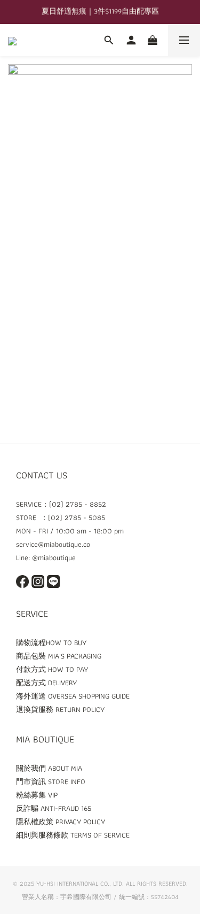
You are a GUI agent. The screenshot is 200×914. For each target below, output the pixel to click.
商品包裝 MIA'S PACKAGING (58, 656)
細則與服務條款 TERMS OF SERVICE (73, 835)
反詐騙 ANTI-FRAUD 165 (53, 808)
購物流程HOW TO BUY (51, 642)
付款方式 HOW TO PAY (52, 669)
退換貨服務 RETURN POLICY (60, 709)
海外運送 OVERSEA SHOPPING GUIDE (73, 696)
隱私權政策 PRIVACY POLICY (60, 821)
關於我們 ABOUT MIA (49, 768)
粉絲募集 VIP (37, 795)
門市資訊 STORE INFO (50, 781)
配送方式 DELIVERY (46, 682)
